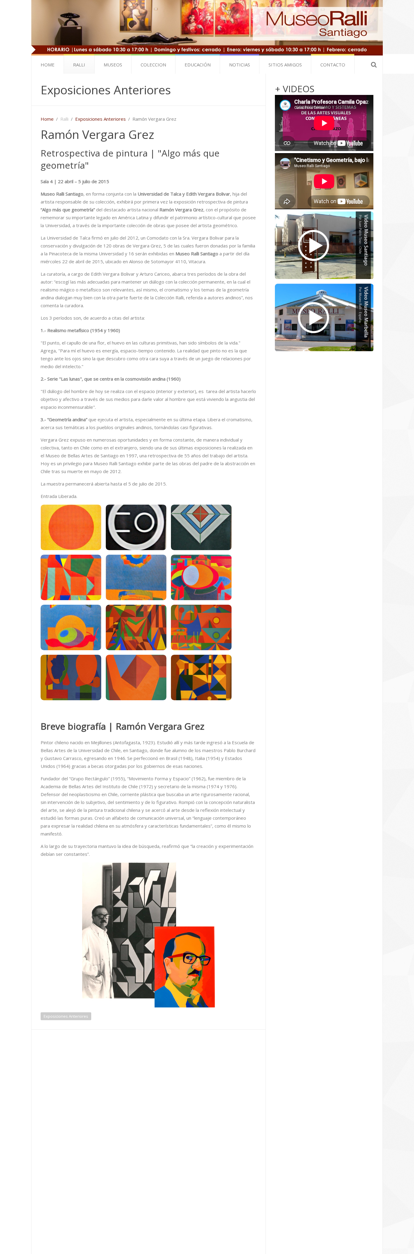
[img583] (201, 677)
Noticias (239, 65)
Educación (198, 65)
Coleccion (153, 65)
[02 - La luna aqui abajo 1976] (136, 527)
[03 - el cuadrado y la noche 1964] (201, 527)
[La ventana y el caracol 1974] (71, 627)
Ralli (79, 65)
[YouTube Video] (324, 245)
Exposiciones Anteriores (106, 90)
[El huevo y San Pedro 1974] (201, 577)
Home (48, 65)
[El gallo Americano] (71, 577)
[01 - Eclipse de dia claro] (71, 527)
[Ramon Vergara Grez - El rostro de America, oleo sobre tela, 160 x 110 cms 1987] (136, 677)
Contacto (332, 65)
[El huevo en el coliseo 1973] (136, 577)
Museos (113, 65)
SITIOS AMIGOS (285, 65)
